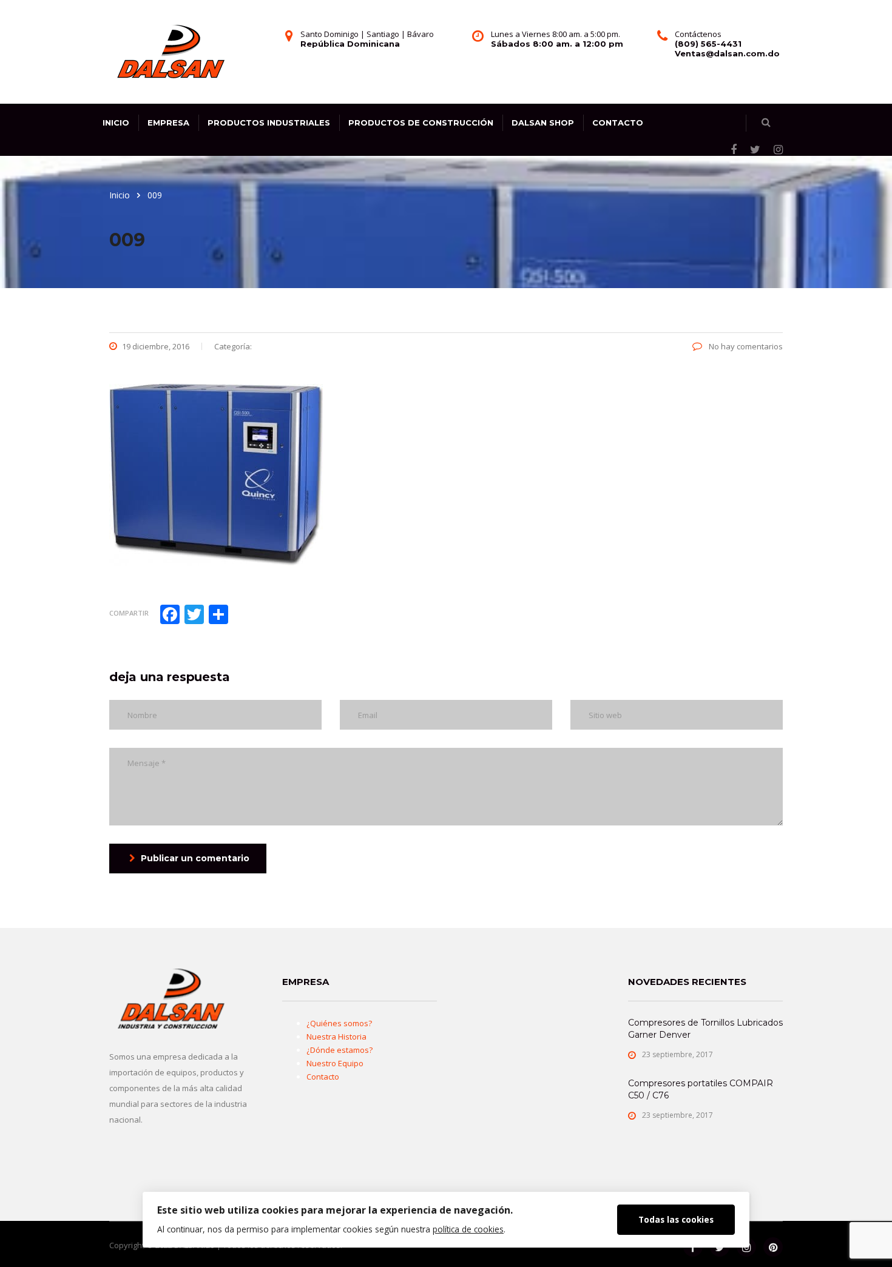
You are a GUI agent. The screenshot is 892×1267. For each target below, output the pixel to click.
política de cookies (468, 1229)
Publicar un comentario (195, 858)
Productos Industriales (269, 122)
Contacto (617, 122)
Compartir (129, 612)
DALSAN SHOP (543, 122)
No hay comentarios (745, 346)
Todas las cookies (676, 1219)
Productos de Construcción (420, 122)
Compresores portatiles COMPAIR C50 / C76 (700, 1089)
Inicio (116, 122)
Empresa (168, 122)
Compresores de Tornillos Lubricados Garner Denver (705, 1028)
